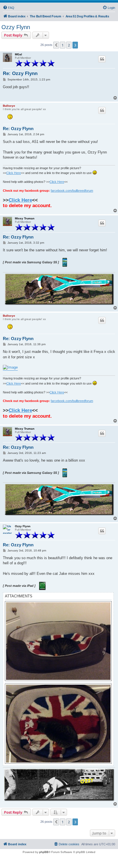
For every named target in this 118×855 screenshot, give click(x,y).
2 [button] (69, 45)
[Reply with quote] (102, 59)
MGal (18, 54)
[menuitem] (8, 7)
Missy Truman (24, 218)
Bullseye (9, 105)
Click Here (13, 173)
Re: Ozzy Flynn (20, 73)
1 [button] (63, 45)
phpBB (43, 852)
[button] (56, 45)
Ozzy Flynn (15, 27)
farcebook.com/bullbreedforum (72, 190)
